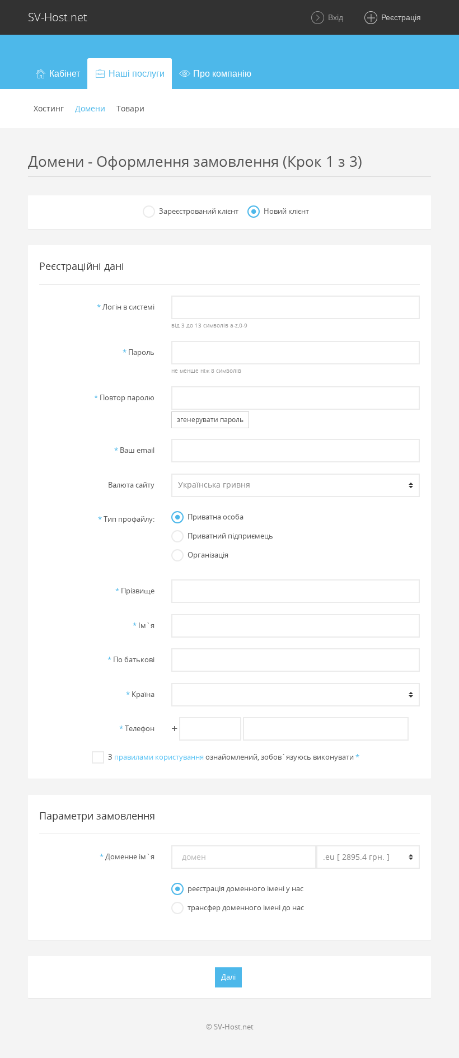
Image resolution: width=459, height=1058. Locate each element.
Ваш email (134, 450)
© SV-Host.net (230, 1027)
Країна (140, 694)
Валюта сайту (131, 485)
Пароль (138, 352)
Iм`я (143, 625)
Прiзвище (134, 591)
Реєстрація (400, 17)
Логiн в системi (125, 307)
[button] (57, 73)
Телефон (136, 728)
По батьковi (130, 659)
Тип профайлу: (126, 519)
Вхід (334, 17)
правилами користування (159, 757)
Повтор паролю (124, 397)
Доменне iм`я (127, 856)
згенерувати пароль (210, 419)
